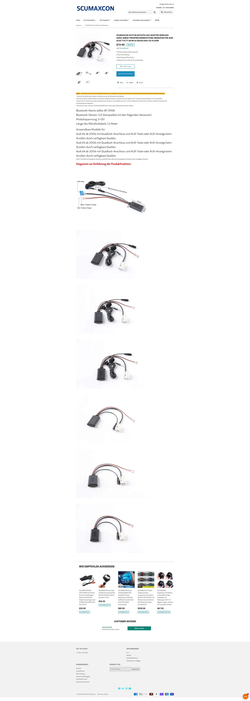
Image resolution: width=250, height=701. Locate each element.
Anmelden (159, 7)
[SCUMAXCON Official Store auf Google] (123, 689)
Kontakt (128, 655)
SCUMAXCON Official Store (88, 694)
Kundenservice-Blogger (133, 661)
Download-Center (81, 679)
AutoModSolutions (132, 658)
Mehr (157, 20)
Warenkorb (167, 12)
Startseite (78, 25)
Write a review (139, 628)
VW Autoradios (89, 20)
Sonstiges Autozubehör (141, 20)
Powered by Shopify (102, 694)
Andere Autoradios (121, 20)
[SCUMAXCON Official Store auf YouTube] (130, 689)
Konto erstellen (170, 7)
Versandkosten (123, 48)
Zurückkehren (80, 671)
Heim (78, 20)
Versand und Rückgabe (83, 676)
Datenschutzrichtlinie (82, 682)
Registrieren (135, 669)
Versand (78, 668)
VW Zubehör (104, 20)
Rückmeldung (80, 674)
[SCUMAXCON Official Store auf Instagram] (127, 689)
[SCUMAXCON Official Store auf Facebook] (119, 689)
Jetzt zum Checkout (125, 74)
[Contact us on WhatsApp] (1, 700)
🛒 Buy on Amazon (82, 652)
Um (127, 652)
